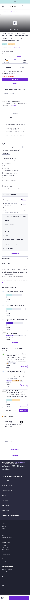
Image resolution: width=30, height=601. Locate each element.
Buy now (15, 83)
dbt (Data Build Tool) (14, 11)
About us (4, 526)
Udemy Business (20, 462)
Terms (3, 576)
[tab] (9, 67)
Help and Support (6, 554)
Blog (3, 533)
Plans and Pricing (5, 549)
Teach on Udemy (5, 547)
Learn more (13, 105)
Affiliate (3, 552)
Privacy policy (5, 571)
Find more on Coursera (7, 537)
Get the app (4, 545)
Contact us (4, 530)
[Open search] (22, 6)
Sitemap (3, 574)
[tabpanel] (15, 91)
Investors (4, 535)
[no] (12, 441)
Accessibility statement (7, 569)
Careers (3, 528)
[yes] (9, 441)
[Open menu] (2, 6)
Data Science (5, 11)
